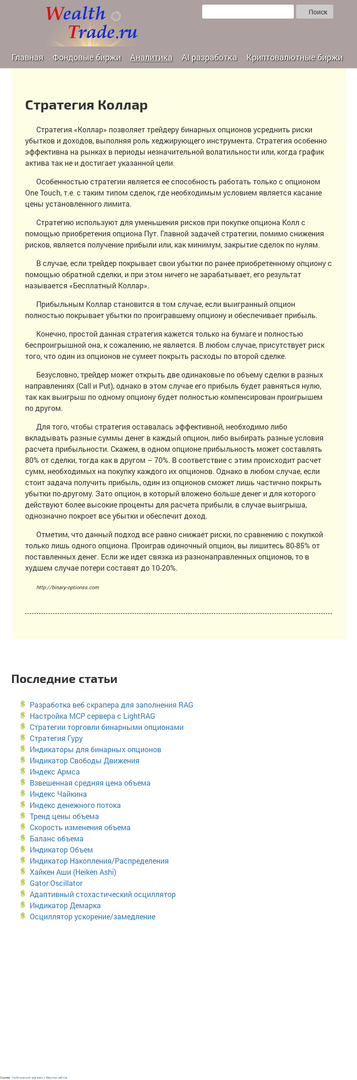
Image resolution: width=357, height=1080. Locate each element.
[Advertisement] (178, 999)
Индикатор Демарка (65, 905)
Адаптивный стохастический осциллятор (103, 894)
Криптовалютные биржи (294, 57)
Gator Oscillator (56, 883)
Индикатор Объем (61, 849)
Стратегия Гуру (56, 738)
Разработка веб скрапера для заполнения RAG (111, 704)
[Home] (89, 23)
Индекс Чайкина (58, 794)
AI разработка (209, 57)
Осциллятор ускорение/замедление (92, 916)
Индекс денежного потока (75, 805)
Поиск (317, 11)
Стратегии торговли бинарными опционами (107, 727)
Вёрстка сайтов (56, 1077)
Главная (27, 57)
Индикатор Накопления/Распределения (99, 860)
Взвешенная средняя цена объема (90, 782)
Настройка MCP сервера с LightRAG (92, 716)
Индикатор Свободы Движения (84, 760)
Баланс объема (57, 838)
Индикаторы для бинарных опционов (95, 749)
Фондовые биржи (87, 57)
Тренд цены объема (64, 816)
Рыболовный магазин (27, 1077)
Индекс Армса (55, 771)
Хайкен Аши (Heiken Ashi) (73, 872)
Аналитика (151, 57)
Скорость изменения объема (80, 827)
